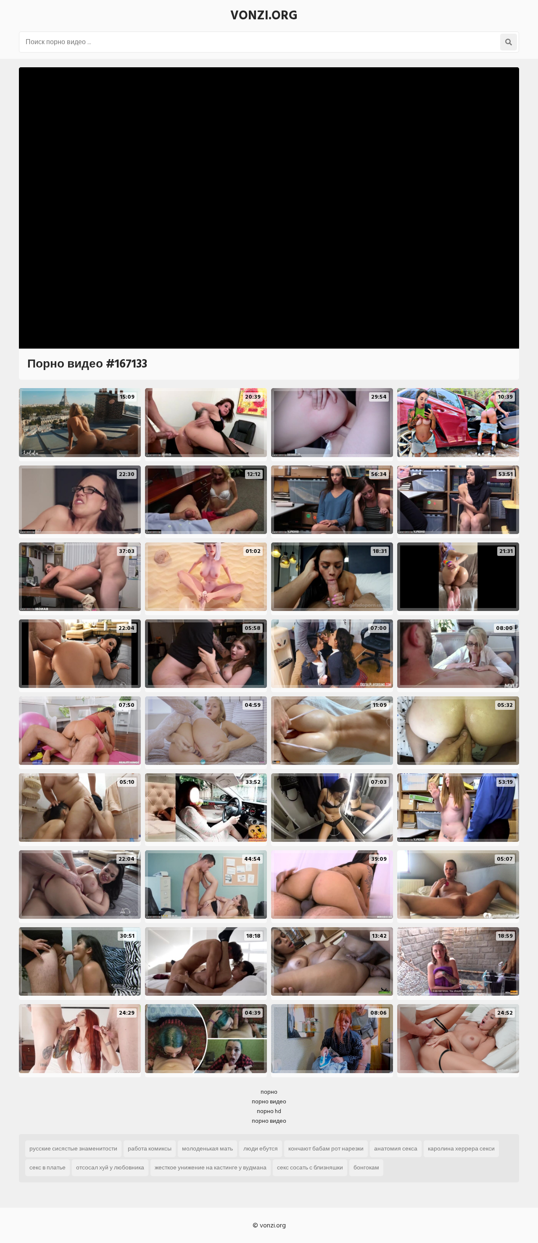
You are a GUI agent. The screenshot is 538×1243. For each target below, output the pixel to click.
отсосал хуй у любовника (110, 1167)
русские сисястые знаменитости (73, 1148)
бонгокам (366, 1167)
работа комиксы (149, 1148)
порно (269, 1092)
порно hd (269, 1111)
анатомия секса (395, 1148)
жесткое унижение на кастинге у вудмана (210, 1167)
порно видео (269, 1101)
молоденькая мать (207, 1148)
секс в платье (47, 1167)
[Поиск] (508, 42)
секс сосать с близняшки (310, 1167)
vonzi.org (264, 15)
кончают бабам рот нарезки (326, 1148)
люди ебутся (260, 1148)
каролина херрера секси (461, 1148)
